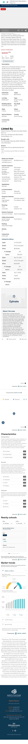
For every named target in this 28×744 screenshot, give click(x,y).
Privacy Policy (17, 734)
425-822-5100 (16, 707)
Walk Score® (18, 392)
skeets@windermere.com (15, 711)
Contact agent (5, 30)
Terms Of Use (10, 734)
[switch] (18, 30)
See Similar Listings (8, 61)
